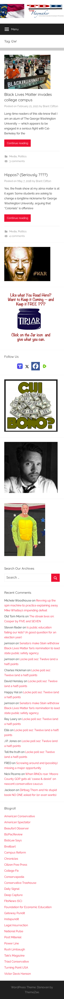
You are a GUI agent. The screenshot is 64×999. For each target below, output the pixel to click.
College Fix (11, 870)
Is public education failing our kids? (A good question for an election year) (30, 632)
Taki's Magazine (14, 955)
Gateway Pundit (14, 913)
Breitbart (10, 846)
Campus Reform (15, 852)
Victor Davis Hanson (17, 973)
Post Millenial (12, 937)
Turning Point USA (16, 967)
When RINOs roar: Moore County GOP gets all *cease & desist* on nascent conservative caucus (31, 779)
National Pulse (13, 931)
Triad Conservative (16, 961)
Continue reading (17, 143)
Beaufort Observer (16, 828)
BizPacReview (13, 834)
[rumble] (44, 366)
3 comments (17, 161)
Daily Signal (11, 889)
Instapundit (11, 919)
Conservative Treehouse (20, 883)
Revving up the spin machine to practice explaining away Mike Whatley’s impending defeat (31, 605)
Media (13, 156)
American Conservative (19, 816)
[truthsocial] (20, 366)
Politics (22, 156)
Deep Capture (13, 895)
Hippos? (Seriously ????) (26, 174)
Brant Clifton (50, 106)
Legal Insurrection (16, 925)
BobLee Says (13, 840)
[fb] (35, 366)
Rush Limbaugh (14, 949)
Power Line (11, 943)
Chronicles (11, 858)
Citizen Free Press (15, 864)
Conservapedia (14, 877)
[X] (27, 366)
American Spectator (17, 822)
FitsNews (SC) (13, 901)
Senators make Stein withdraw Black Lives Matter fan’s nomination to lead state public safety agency (32, 648)
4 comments (17, 236)
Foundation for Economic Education (28, 907)
